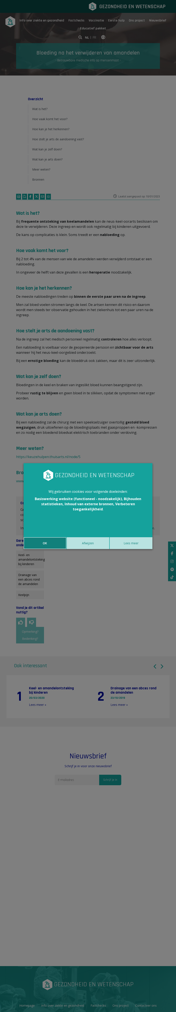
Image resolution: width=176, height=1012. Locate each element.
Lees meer (131, 543)
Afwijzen (88, 543)
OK (45, 543)
